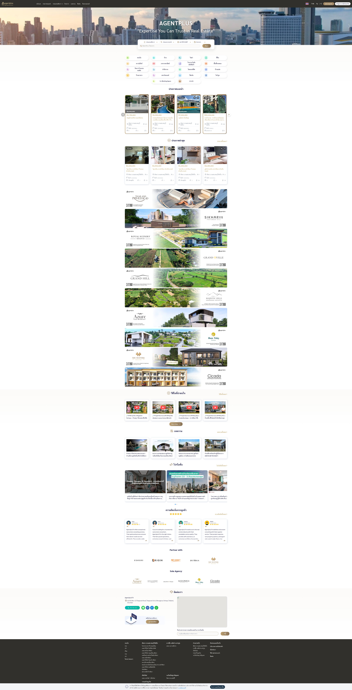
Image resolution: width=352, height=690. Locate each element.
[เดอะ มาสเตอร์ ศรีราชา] (213, 560)
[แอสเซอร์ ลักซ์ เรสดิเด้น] (137, 581)
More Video (175, 424)
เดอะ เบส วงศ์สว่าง (171, 646)
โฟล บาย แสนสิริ (170, 678)
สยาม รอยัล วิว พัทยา (147, 671)
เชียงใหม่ (144, 675)
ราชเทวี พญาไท (146, 681)
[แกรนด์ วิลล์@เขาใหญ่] (168, 581)
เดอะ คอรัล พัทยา (146, 657)
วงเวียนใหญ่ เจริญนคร (172, 675)
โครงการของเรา (129, 659)
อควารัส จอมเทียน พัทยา (148, 662)
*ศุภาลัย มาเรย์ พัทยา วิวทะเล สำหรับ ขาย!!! (134, 170)
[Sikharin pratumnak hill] (183, 581)
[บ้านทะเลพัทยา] (199, 581)
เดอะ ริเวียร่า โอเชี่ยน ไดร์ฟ (149, 648)
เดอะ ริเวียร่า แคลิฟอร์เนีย (148, 667)
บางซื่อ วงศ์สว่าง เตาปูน (173, 643)
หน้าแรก (38, 4)
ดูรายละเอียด (152, 621)
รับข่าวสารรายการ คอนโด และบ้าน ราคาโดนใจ (190, 630)
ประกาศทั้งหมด (221, 141)
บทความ (73, 4)
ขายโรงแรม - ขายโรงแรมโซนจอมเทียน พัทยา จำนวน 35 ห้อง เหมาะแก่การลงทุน (214, 119)
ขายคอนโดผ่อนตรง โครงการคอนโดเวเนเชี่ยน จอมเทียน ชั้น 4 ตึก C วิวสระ (163, 119)
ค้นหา (206, 46)
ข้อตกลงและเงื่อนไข (215, 643)
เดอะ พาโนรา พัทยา (147, 650)
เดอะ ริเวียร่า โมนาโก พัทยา (149, 660)
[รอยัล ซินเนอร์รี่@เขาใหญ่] (152, 581)
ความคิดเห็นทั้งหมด (220, 514)
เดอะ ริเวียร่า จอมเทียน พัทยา (149, 653)
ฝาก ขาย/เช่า (328, 4)
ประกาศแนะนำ (47, 4)
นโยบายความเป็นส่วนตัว (216, 646)
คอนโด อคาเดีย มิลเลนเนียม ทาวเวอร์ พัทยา (153, 665)
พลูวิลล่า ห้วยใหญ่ (184, 118)
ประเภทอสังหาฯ (57, 4)
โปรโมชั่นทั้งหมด (221, 465)
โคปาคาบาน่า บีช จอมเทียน (149, 646)
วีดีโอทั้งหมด (222, 394)
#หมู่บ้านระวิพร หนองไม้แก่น (135, 118)
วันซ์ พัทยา (144, 669)
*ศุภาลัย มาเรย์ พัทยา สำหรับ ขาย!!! (162, 169)
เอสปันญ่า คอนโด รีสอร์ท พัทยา (150, 655)
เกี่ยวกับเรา (213, 649)
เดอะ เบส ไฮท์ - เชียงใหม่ (148, 678)
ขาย (126, 646)
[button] (349, 26)
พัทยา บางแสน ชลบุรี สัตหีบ (150, 643)
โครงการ (66, 4)
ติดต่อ (78, 4)
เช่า (126, 648)
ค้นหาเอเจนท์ (86, 4)
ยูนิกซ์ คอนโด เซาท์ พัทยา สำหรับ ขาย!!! (214, 170)
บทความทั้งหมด (221, 432)
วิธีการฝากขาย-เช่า (215, 653)
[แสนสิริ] (138, 560)
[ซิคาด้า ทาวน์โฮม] (214, 581)
